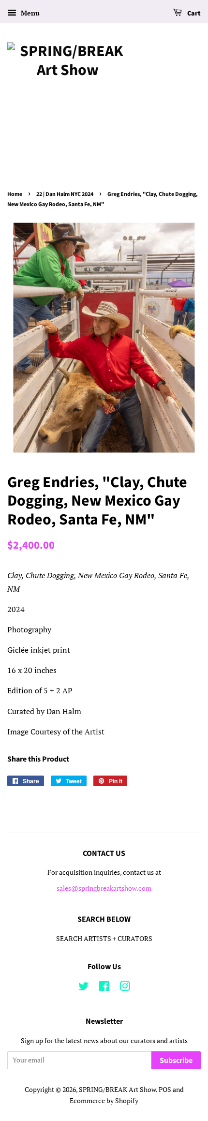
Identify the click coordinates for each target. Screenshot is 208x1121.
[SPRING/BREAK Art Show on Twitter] (83, 988)
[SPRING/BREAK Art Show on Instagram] (124, 988)
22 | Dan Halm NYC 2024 (64, 194)
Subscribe (176, 1060)
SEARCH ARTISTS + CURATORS (104, 938)
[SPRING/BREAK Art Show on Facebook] (104, 988)
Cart (193, 13)
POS (165, 1089)
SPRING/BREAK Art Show (117, 1089)
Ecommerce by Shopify (104, 1100)
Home (14, 194)
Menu (29, 12)
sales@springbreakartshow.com (104, 888)
